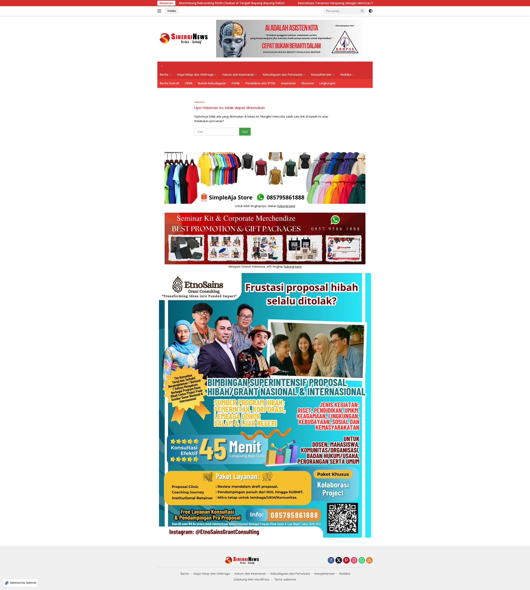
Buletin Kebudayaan (212, 83)
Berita (164, 74)
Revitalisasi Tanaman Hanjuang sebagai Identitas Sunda (305, 3)
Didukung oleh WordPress (251, 579)
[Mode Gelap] (371, 10)
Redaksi (345, 74)
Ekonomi (308, 83)
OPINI (188, 83)
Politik (236, 83)
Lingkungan (327, 83)
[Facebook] (331, 560)
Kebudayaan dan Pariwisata (282, 74)
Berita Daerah (169, 83)
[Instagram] (354, 560)
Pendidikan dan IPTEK (260, 83)
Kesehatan (288, 83)
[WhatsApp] (361, 560)
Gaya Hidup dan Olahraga (195, 74)
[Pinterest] (346, 560)
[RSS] (369, 560)
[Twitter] (338, 560)
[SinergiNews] (183, 38)
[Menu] (160, 10)
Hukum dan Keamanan (238, 74)
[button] (362, 10)
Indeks (171, 10)
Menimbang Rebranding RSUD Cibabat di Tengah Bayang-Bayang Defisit (197, 3)
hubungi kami (286, 206)
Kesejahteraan (321, 74)
